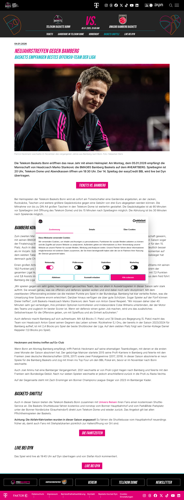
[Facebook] (116, 5)
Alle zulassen (128, 277)
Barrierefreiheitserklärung (73, 494)
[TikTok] (126, 5)
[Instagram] (106, 5)
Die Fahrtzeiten (92, 433)
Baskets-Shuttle (111, 34)
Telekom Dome (128, 482)
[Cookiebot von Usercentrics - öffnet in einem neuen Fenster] (135, 221)
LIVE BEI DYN (92, 466)
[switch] (77, 267)
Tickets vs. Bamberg (92, 185)
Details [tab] (92, 229)
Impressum (52, 494)
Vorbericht (94, 34)
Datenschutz (38, 494)
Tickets (49, 34)
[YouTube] (132, 5)
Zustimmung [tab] (54, 229)
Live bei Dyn (129, 34)
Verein (92, 482)
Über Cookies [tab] (130, 229)
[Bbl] (149, 5)
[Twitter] (121, 5)
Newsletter (164, 482)
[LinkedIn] (136, 5)
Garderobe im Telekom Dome (71, 34)
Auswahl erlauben (92, 277)
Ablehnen (56, 277)
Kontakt (91, 494)
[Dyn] (159, 5)
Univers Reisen (108, 402)
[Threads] (111, 5)
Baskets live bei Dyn (108, 494)
